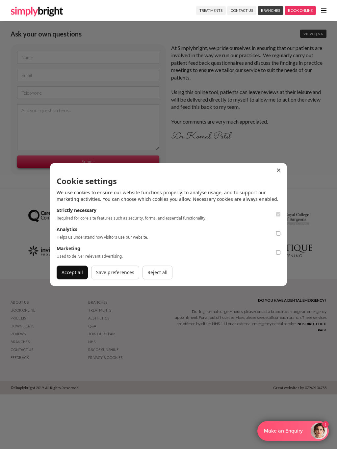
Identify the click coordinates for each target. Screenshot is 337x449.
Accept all (72, 272)
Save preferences (115, 272)
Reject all (157, 272)
